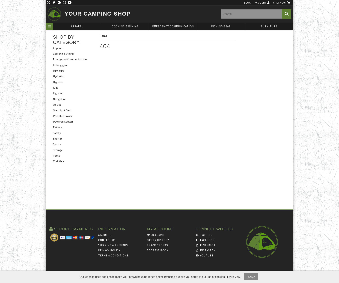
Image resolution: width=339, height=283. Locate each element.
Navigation (59, 99)
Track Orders (157, 245)
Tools (56, 155)
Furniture (269, 26)
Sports (57, 144)
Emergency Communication (173, 26)
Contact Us (107, 240)
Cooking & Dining (125, 26)
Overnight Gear (62, 110)
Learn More (234, 277)
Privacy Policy (109, 250)
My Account (156, 235)
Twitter (205, 235)
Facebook (207, 240)
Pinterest (207, 245)
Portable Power (62, 116)
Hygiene (58, 82)
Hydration (59, 76)
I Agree (251, 277)
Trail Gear (59, 161)
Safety (57, 133)
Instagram (207, 250)
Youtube (206, 255)
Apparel (77, 26)
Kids (55, 87)
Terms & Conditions (113, 255)
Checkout (280, 2)
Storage (58, 150)
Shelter (57, 138)
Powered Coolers (63, 121)
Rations (58, 127)
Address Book (157, 250)
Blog (247, 2)
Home (103, 36)
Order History (158, 240)
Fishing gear (221, 26)
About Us (105, 235)
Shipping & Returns (113, 245)
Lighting (58, 93)
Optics (57, 104)
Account (261, 2)
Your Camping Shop (97, 13)
